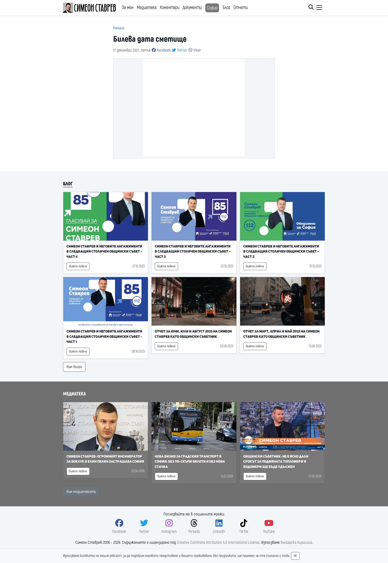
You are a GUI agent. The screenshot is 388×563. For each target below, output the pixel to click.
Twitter (181, 50)
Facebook (163, 50)
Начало (118, 28)
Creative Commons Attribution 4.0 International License (218, 542)
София (212, 8)
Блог (226, 7)
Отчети (241, 7)
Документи (192, 7)
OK (295, 556)
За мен (128, 7)
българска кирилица (296, 542)
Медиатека (147, 7)
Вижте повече (78, 266)
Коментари (169, 7)
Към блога (74, 366)
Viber (196, 50)
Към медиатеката (81, 491)
